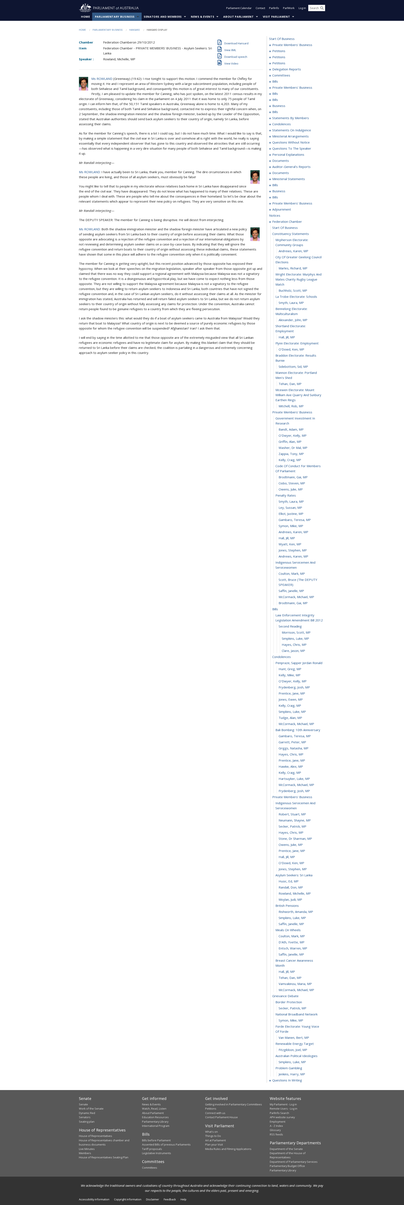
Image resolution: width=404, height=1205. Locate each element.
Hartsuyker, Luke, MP (294, 779)
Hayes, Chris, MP (294, 644)
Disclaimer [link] (152, 1199)
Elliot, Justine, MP (291, 514)
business (278, 106)
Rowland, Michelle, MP (295, 893)
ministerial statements (288, 179)
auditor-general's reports (291, 167)
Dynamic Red (87, 1113)
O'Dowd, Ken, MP (291, 349)
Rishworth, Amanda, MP (296, 912)
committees (281, 75)
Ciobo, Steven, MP (292, 483)
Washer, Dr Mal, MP (293, 448)
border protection (288, 1002)
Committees (149, 1167)
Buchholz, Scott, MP (293, 290)
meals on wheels (288, 930)
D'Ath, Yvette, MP (291, 942)
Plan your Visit (214, 1144)
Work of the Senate (91, 1108)
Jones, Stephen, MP (293, 550)
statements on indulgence (291, 130)
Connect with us (215, 1113)
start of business (282, 39)
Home (85, 16)
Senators (84, 1117)
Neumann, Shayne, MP (295, 820)
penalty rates (285, 495)
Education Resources (155, 1117)
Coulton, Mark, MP (292, 573)
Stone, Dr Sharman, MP (295, 838)
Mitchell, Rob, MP (291, 406)
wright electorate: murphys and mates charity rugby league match (298, 279)
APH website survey (282, 1117)
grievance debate (285, 996)
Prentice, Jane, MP (292, 693)
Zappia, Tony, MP (291, 454)
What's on (211, 1132)
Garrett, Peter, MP (292, 742)
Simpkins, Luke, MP (295, 638)
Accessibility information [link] (94, 1199)
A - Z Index (276, 1126)
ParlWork (289, 8)
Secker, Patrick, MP (292, 826)
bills (275, 81)
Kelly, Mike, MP (289, 675)
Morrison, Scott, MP (296, 632)
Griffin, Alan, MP (290, 441)
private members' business (292, 45)
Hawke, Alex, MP (291, 766)
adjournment (281, 209)
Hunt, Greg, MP (290, 669)
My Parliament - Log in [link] (283, 1104)
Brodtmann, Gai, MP (293, 477)
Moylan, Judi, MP (290, 899)
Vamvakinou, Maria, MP (295, 984)
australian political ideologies (296, 1056)
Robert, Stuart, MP (292, 814)
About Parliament (238, 16)
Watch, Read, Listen (154, 1108)
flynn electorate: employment (297, 343)
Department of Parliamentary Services (294, 1162)
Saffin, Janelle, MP (291, 591)
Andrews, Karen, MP (293, 251)
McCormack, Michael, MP (296, 597)
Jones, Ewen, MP (291, 699)
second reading (290, 626)
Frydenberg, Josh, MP (294, 687)
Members (85, 1153)
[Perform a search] (322, 8)
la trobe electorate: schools (296, 296)
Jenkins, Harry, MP (292, 1074)
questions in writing (287, 1080)
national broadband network (296, 1014)
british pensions (287, 905)
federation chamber (287, 221)
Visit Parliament (276, 16)
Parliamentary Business (115, 16)
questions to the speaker (291, 148)
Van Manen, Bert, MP (294, 1037)
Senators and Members (163, 16)
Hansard (134, 29)
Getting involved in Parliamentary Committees (233, 1104)
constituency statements (290, 234)
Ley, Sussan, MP (290, 507)
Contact (260, 8)
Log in (302, 8)
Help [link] (183, 1199)
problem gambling (288, 1068)
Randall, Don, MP (291, 887)
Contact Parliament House (221, 1117)
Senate (83, 1104)
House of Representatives (95, 1136)
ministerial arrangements (290, 136)
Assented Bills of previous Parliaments (166, 1144)
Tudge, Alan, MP (290, 718)
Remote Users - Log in (283, 1108)
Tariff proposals (152, 1149)
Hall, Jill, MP (287, 337)
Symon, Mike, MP (291, 526)
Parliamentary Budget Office (287, 1166)
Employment (277, 1121)
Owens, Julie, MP (291, 489)
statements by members (290, 118)
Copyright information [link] (127, 1199)
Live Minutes (87, 1149)
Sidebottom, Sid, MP (293, 366)
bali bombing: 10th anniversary (297, 730)
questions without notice (291, 142)
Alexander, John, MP (293, 320)
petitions (278, 51)
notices (274, 215)
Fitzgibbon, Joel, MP (293, 1050)
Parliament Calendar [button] (239, 8)
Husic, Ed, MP (289, 881)
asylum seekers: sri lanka (293, 875)
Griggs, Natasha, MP (293, 748)
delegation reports (286, 69)
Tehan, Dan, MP (290, 384)
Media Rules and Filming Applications (228, 1149)
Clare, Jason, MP (293, 651)
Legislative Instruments (156, 1153)
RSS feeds (276, 1134)
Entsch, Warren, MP (293, 948)
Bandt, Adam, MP (291, 429)
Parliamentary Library (155, 1121)
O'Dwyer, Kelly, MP (293, 435)
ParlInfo (274, 8)
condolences (281, 124)
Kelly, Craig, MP (290, 460)
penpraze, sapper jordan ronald (298, 663)
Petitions (210, 1108)
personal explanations (288, 154)
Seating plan (86, 1121)
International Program (155, 1126)
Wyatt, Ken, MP (290, 544)
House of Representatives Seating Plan (103, 1157)
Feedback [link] (170, 1199)
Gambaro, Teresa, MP (295, 520)
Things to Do (213, 1136)
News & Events (202, 16)
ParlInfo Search (279, 1113)
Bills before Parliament (156, 1140)
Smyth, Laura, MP (291, 303)
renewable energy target (294, 1044)
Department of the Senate (286, 1149)
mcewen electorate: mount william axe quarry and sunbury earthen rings (298, 395)
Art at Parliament (215, 1140)
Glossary (275, 1130)
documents (280, 160)
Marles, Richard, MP (293, 268)
